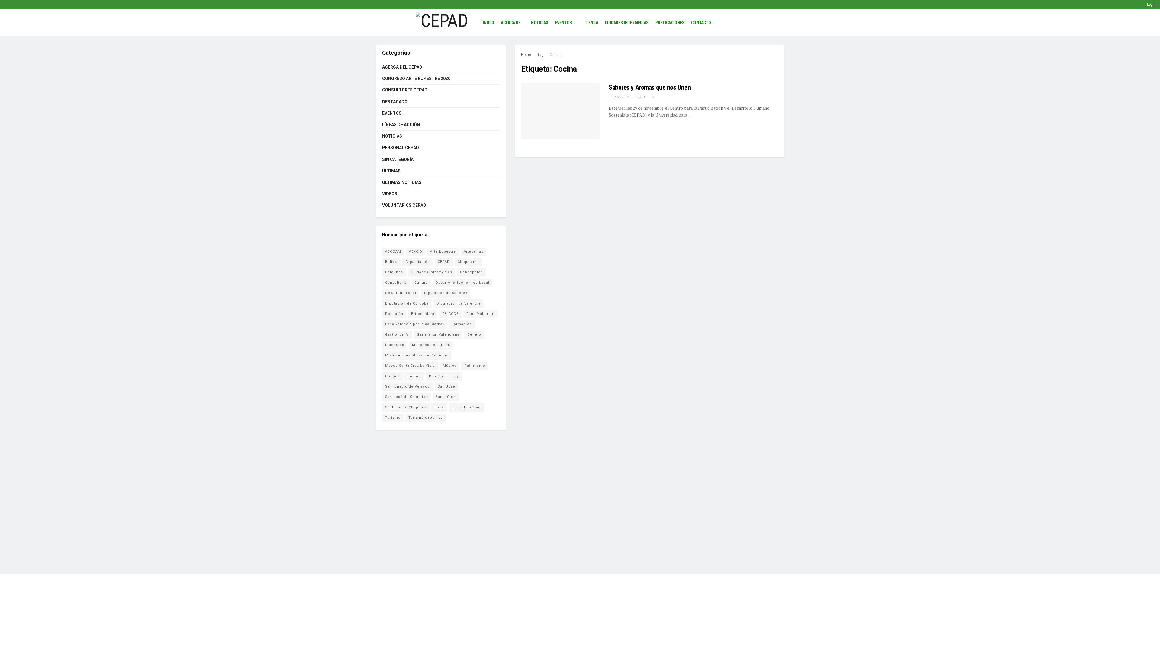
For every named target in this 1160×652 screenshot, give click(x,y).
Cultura (421, 283)
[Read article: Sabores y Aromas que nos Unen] (560, 111)
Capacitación (417, 262)
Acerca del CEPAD (402, 67)
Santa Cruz (446, 397)
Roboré (414, 376)
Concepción (471, 272)
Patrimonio (474, 366)
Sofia (439, 407)
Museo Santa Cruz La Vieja (410, 366)
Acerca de (510, 22)
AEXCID (415, 252)
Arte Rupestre (443, 252)
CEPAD (444, 262)
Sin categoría (398, 159)
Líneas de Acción (401, 124)
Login (1150, 4)
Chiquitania (468, 262)
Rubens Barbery (444, 376)
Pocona (392, 376)
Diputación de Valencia (459, 303)
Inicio (488, 22)
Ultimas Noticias (401, 182)
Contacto (701, 22)
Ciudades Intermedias (627, 22)
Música (449, 366)
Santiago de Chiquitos (406, 407)
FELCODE (450, 314)
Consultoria (396, 283)
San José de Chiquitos (406, 397)
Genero (474, 335)
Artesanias (473, 252)
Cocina (556, 55)
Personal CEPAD (400, 147)
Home (526, 55)
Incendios (394, 345)
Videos (389, 193)
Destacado (395, 101)
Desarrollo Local (400, 293)
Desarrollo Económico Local (462, 283)
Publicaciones (670, 22)
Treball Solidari (466, 407)
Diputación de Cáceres (445, 293)
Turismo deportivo (425, 418)
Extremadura (422, 314)
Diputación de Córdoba (407, 303)
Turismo (393, 418)
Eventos (563, 22)
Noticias (539, 22)
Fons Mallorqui (480, 314)
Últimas (391, 170)
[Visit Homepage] (442, 23)
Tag (540, 55)
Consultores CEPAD (404, 90)
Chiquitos (394, 272)
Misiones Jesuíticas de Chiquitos (416, 355)
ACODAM (393, 252)
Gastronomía (397, 335)
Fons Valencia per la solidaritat (414, 324)
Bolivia (391, 262)
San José (446, 386)
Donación (394, 314)
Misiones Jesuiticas (431, 345)
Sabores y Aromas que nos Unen (650, 87)
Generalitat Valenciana (438, 335)
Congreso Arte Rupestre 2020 (416, 78)
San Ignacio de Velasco (407, 386)
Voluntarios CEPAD (404, 205)
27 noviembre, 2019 (628, 97)
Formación (462, 324)
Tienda (591, 22)
